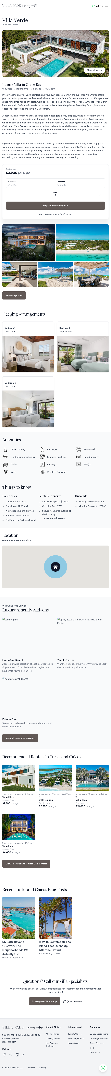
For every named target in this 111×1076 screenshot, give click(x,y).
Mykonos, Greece (76, 1038)
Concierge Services (99, 1038)
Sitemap (42, 1067)
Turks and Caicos (10, 24)
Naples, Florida (53, 1038)
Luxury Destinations (99, 1034)
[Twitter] (11, 1055)
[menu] (106, 5)
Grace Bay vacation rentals (75, 98)
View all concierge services (20, 738)
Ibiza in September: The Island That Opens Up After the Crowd (55, 946)
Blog (92, 1047)
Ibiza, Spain (73, 1043)
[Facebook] (4, 1055)
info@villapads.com (11, 1038)
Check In (12, 181)
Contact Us (95, 1052)
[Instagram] (17, 1055)
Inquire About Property (55, 205)
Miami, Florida (52, 1034)
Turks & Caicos (75, 1034)
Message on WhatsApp (44, 1001)
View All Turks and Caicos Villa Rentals (26, 863)
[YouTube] (23, 1055)
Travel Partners (96, 1043)
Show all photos (94, 70)
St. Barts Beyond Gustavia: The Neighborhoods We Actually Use (15, 948)
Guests (55, 192)
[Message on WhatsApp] (93, 5)
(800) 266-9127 (67, 214)
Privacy (31, 1067)
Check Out (61, 181)
